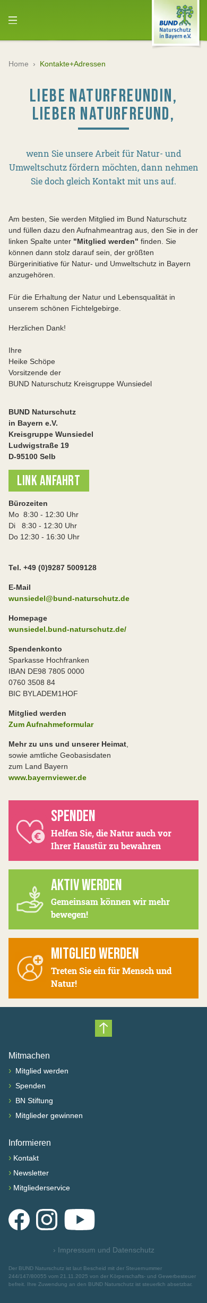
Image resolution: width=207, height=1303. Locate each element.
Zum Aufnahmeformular (50, 724)
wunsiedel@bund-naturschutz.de (69, 598)
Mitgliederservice (41, 1187)
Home (18, 64)
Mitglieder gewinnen (48, 1115)
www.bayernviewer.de (47, 777)
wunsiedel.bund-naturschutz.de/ (67, 629)
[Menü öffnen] (12, 20)
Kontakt (26, 1158)
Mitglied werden (40, 1071)
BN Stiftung (33, 1100)
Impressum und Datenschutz (103, 1250)
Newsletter (31, 1173)
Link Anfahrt (49, 481)
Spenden (29, 1085)
